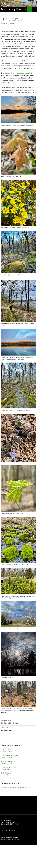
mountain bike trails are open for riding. (18, 73)
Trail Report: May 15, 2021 (9, 722)
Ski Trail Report (6, 773)
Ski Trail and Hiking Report (9, 761)
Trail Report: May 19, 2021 (9, 729)
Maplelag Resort (14, 9)
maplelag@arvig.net (12, 837)
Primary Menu (34, 9)
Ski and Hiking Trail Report (9, 767)
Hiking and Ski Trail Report (9, 750)
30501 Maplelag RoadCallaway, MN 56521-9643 (9, 823)
